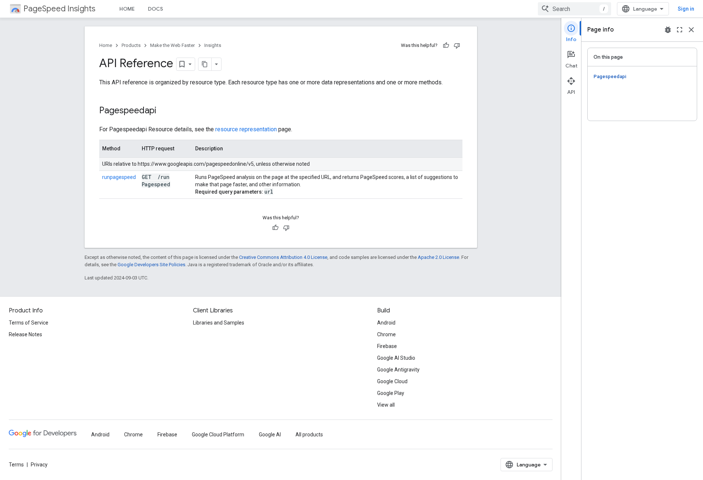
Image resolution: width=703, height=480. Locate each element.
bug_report (667, 29)
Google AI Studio (396, 358)
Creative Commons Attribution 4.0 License (283, 257)
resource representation (246, 129)
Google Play (390, 393)
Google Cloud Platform (218, 434)
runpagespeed (119, 177)
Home (105, 45)
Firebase (387, 346)
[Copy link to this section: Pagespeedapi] (166, 111)
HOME (127, 9)
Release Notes (25, 334)
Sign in (686, 9)
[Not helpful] (456, 45)
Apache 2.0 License (438, 257)
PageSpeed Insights (59, 9)
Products (131, 45)
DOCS (155, 9)
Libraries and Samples (218, 323)
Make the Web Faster (172, 45)
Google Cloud (392, 381)
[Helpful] (445, 45)
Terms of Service (28, 323)
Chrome (386, 334)
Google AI (270, 434)
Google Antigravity (398, 370)
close (691, 29)
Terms (16, 465)
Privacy (39, 465)
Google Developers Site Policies (151, 264)
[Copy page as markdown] (205, 64)
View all (386, 405)
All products (309, 434)
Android (386, 323)
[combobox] (574, 8)
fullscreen (679, 29)
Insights (212, 45)
